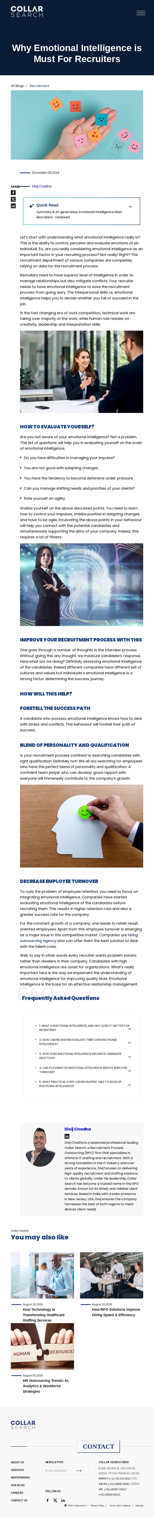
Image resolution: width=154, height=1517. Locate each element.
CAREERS (17, 1492)
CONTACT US (19, 1500)
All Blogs (17, 86)
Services (17, 1470)
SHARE (15, 187)
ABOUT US (17, 1462)
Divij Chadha (41, 186)
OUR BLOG (18, 1485)
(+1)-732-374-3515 (120, 1478)
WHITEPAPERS (20, 1477)
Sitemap (139, 1505)
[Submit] (79, 1471)
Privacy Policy (97, 1505)
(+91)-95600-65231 (109, 1494)
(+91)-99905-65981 (119, 1484)
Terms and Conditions (120, 1505)
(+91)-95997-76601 (115, 1489)
